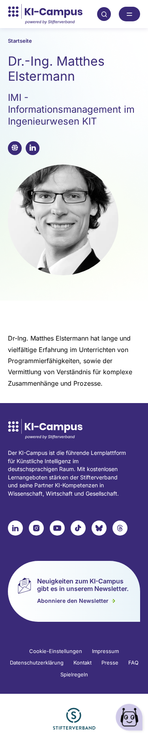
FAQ (133, 662)
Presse (109, 662)
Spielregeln (74, 674)
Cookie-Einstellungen (55, 651)
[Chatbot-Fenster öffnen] (130, 718)
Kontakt (82, 662)
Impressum (105, 651)
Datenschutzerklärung (37, 662)
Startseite (20, 41)
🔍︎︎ (104, 14)
